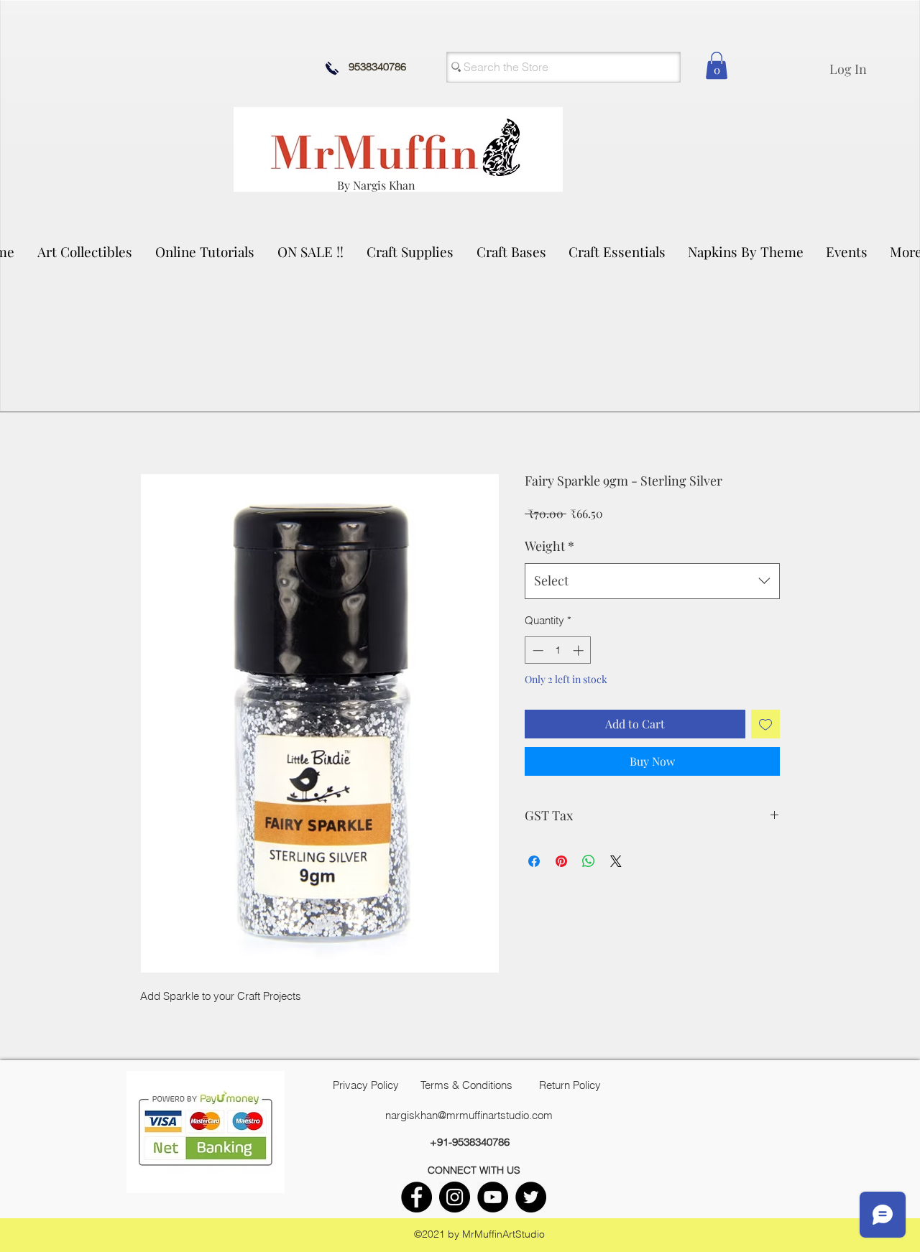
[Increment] (579, 650)
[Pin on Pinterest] (561, 861)
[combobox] (652, 581)
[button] (85, 251)
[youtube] (492, 1197)
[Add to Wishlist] (765, 724)
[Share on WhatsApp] (588, 861)
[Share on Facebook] (534, 861)
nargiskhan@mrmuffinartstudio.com (469, 1115)
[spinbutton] (558, 650)
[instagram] (454, 1197)
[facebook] (416, 1197)
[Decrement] (536, 650)
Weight (549, 546)
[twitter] (530, 1197)
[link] (716, 65)
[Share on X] (616, 861)
